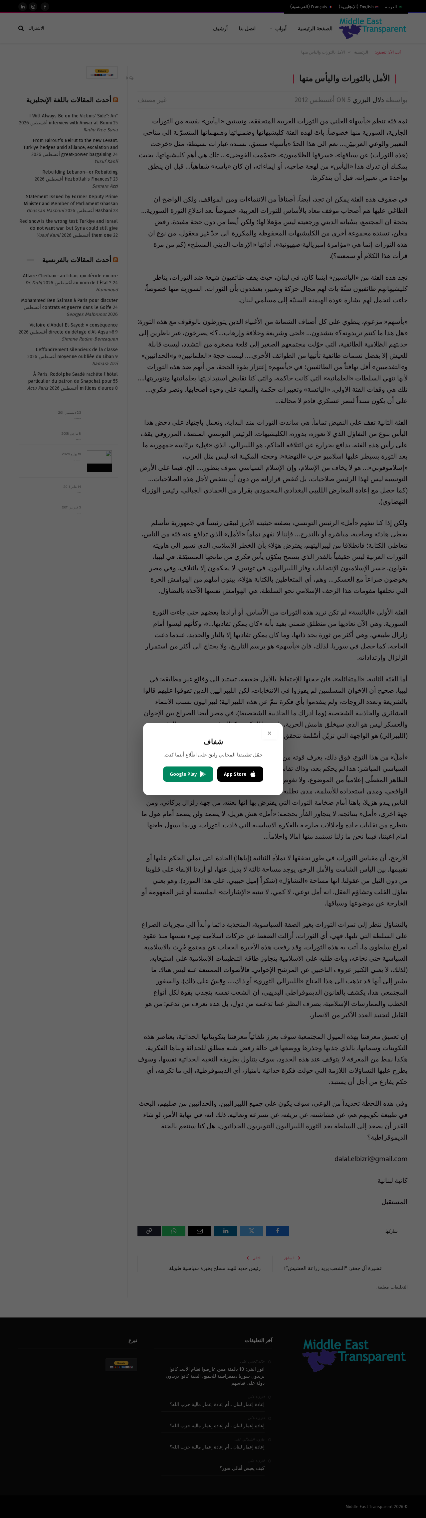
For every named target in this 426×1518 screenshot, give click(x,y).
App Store (235, 774)
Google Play (183, 774)
